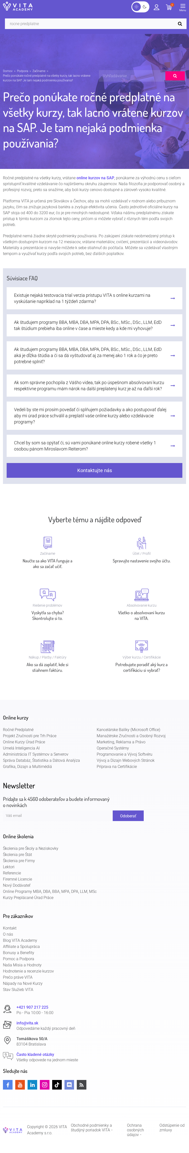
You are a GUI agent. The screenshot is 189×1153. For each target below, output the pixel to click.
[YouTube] (20, 1085)
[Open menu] (184, 9)
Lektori (9, 867)
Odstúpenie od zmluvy (172, 1127)
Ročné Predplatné (18, 729)
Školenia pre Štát (17, 854)
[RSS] (81, 1085)
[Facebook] (8, 1085)
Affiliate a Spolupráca (21, 946)
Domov (8, 71)
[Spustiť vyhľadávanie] (181, 23)
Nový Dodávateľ (17, 885)
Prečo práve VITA (17, 977)
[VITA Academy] (12, 1129)
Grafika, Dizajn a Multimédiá (27, 766)
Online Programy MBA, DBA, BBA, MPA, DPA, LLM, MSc (50, 891)
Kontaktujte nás (94, 470)
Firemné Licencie (17, 879)
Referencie (12, 873)
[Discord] (69, 1085)
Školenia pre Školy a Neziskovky (30, 848)
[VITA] (17, 6)
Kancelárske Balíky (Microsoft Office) (128, 729)
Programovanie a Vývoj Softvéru (124, 754)
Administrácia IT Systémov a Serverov (35, 754)
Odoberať (128, 816)
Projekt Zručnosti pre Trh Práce (29, 736)
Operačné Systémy (113, 748)
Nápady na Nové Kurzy (23, 983)
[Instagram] (44, 1085)
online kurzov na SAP (95, 178)
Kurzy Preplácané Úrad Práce (28, 897)
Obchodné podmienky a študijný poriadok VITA (91, 1127)
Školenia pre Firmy (19, 860)
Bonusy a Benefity (18, 952)
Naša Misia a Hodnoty (22, 965)
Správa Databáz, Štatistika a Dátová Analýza (41, 760)
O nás (8, 934)
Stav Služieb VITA (18, 989)
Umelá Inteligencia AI (21, 748)
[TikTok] (57, 1085)
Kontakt (9, 928)
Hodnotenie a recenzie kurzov (28, 971)
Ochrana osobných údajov (135, 1130)
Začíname (38, 71)
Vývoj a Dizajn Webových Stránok (126, 760)
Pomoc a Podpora (18, 959)
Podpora (22, 71)
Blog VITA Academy (20, 940)
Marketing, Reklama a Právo (121, 742)
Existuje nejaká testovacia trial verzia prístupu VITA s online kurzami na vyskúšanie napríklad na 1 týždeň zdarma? (82, 298)
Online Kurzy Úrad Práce (24, 742)
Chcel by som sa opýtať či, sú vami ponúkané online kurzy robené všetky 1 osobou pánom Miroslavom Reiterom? (85, 445)
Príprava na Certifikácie (117, 766)
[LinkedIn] (32, 1085)
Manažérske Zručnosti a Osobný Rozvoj (131, 736)
